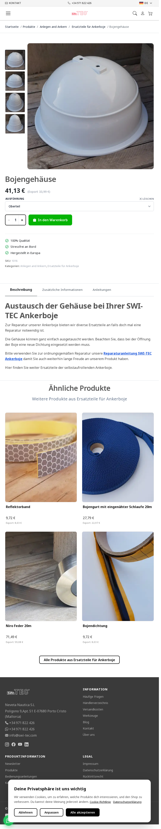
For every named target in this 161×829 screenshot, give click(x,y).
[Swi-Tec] (79, 13)
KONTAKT (15, 3)
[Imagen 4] (15, 124)
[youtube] (20, 744)
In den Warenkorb (53, 220)
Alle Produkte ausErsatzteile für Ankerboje (79, 660)
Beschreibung (21, 289)
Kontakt (88, 728)
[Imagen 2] (15, 81)
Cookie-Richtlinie (100, 802)
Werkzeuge (90, 716)
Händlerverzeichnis (95, 703)
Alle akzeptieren (82, 812)
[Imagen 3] (15, 102)
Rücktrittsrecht (93, 776)
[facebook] (14, 744)
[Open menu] (8, 13)
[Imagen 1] (15, 60)
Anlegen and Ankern (54, 27)
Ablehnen (26, 812)
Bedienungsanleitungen (21, 776)
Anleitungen (102, 289)
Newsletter (12, 764)
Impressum (90, 764)
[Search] (134, 13)
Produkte (29, 27)
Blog (86, 722)
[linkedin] (27, 744)
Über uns (89, 735)
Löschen (148, 199)
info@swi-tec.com (23, 735)
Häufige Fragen (93, 697)
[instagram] (7, 744)
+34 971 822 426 (81, 3)
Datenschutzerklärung (98, 770)
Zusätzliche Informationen (62, 289)
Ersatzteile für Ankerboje (89, 27)
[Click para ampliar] (90, 106)
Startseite (12, 27)
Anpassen (51, 812)
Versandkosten (93, 709)
